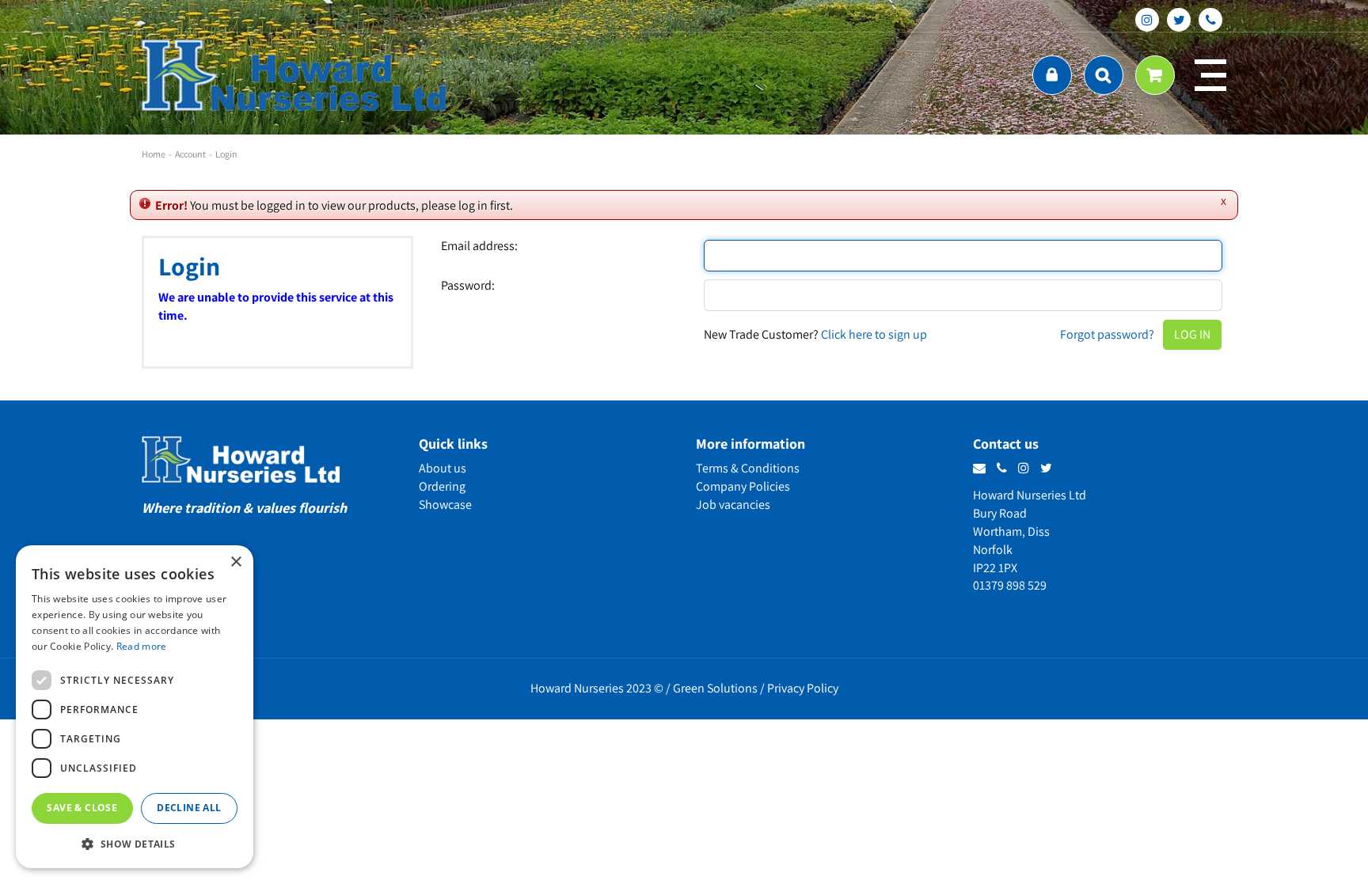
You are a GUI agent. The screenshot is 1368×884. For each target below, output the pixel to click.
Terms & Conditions (748, 468)
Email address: (479, 246)
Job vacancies (733, 504)
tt (1179, 20)
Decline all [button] (189, 807)
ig (1147, 20)
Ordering (442, 486)
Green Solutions (715, 688)
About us (442, 468)
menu (1210, 75)
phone (1210, 20)
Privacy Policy (802, 688)
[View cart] (1155, 75)
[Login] (1052, 75)
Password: (468, 285)
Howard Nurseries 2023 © (596, 688)
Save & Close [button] (82, 807)
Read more (141, 646)
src (1103, 75)
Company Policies (743, 486)
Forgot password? (1107, 334)
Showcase (445, 504)
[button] (135, 843)
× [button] (235, 562)
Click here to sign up (874, 334)
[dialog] (134, 706)
